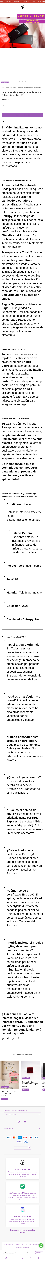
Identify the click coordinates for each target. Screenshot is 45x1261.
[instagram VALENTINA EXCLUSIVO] (18, 1122)
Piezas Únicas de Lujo (11, 87)
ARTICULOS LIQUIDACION (17, 1)
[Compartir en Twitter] (13, 1039)
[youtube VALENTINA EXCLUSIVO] (25, 1122)
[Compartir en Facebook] (8, 1039)
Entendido (39, 1252)
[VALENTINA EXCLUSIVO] (6, 1257)
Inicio (3, 87)
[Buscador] (22, 1257)
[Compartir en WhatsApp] (3, 1038)
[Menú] (14, 1257)
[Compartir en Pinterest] (18, 1039)
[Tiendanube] (22, 1247)
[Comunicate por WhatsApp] (41, 1245)
